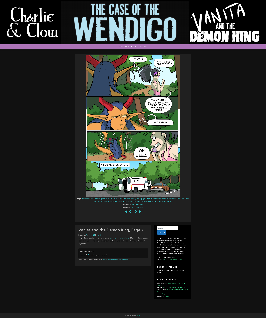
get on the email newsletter (119, 238)
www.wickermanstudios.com (172, 260)
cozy (117, 198)
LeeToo (138, 316)
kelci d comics (171, 198)
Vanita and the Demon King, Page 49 (171, 284)
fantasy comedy (136, 198)
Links (140, 46)
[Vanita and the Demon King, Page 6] (130, 212)
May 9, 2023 (90, 235)
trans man (128, 201)
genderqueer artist (159, 198)
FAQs (135, 46)
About (121, 46)
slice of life (113, 201)
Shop (145, 46)
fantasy (127, 198)
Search (162, 232)
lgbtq (95, 201)
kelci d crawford (183, 198)
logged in (91, 255)
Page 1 (164, 294)
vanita (142, 204)
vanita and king (147, 201)
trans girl (121, 201)
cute (121, 198)
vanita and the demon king (163, 201)
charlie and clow (87, 198)
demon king (135, 204)
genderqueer (147, 198)
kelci (99, 235)
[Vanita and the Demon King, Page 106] (140, 212)
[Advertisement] (133, 307)
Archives (128, 46)
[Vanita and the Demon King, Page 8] (135, 212)
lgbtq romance (103, 201)
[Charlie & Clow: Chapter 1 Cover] (126, 212)
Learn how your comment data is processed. (116, 260)
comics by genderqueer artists (104, 198)
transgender (137, 201)
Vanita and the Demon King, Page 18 (173, 287)
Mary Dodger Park (137, 207)
